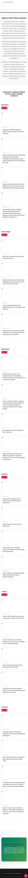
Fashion (12, 18)
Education (13, 16)
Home (12, 8)
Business (13, 13)
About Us (13, 11)
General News (14, 20)
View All (4, 108)
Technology (13, 23)
